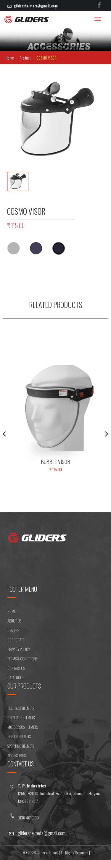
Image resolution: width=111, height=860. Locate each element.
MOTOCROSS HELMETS (22, 727)
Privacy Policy (18, 649)
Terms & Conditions (22, 658)
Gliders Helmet (47, 853)
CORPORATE (15, 639)
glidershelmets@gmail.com (36, 5)
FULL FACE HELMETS (20, 708)
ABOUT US (14, 620)
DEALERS (13, 630)
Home (10, 58)
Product (26, 58)
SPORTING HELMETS (20, 746)
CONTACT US (16, 668)
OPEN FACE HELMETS (21, 717)
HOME (11, 611)
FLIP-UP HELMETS (19, 736)
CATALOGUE (15, 677)
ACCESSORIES (16, 755)
